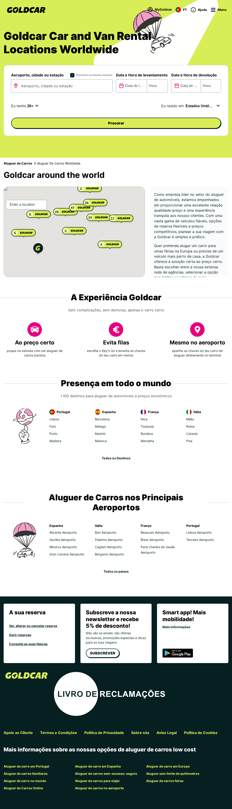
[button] (38, 249)
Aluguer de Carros (18, 163)
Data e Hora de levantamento (142, 75)
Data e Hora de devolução (194, 75)
